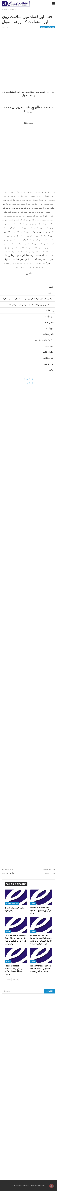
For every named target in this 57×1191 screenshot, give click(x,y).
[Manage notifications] (51, 1186)
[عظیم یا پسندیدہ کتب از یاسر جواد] (16, 897)
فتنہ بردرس (50, 873)
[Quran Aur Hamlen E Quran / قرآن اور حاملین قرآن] (41, 897)
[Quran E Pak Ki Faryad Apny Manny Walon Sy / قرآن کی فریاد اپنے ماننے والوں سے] (16, 925)
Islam (43, 27)
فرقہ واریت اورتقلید (10, 873)
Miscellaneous (12, 903)
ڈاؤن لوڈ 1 (28, 378)
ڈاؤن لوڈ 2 (28, 382)
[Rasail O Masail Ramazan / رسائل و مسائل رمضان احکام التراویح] (16, 955)
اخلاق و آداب (50, 27)
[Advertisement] (28, 60)
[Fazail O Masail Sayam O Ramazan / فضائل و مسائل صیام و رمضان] (41, 955)
